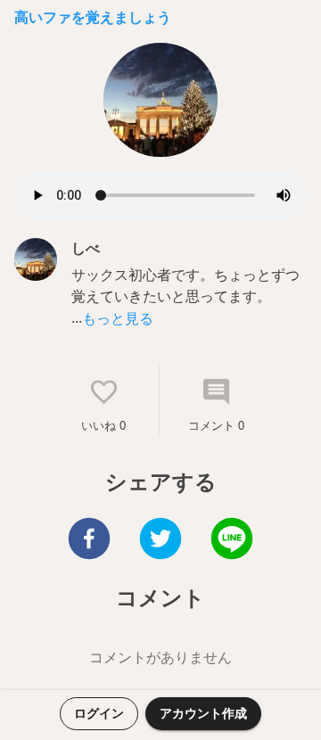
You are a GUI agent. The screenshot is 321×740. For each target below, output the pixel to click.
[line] (231, 540)
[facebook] (89, 540)
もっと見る (117, 318)
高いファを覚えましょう (92, 17)
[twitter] (160, 540)
